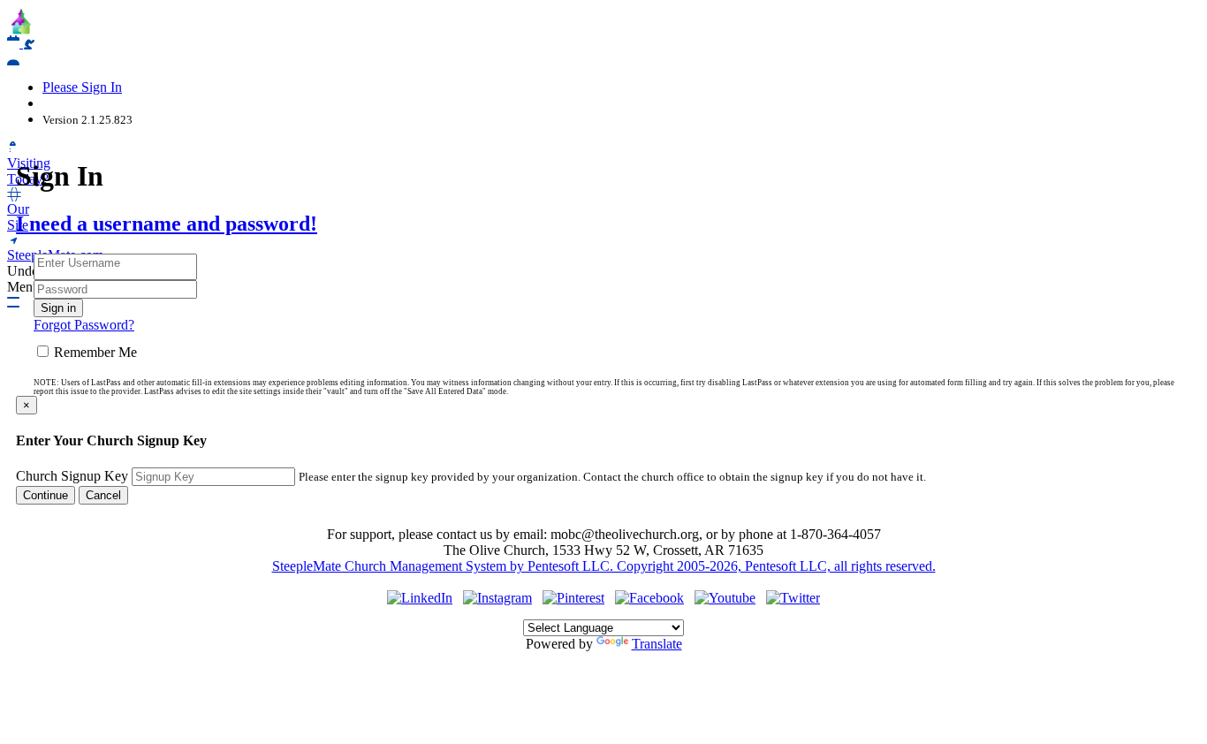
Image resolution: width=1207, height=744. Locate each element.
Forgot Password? (84, 324)
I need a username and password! (166, 223)
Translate (657, 643)
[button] (13, 58)
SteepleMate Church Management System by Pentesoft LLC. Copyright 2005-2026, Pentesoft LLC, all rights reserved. (604, 565)
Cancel (103, 495)
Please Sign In (82, 87)
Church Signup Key (72, 475)
